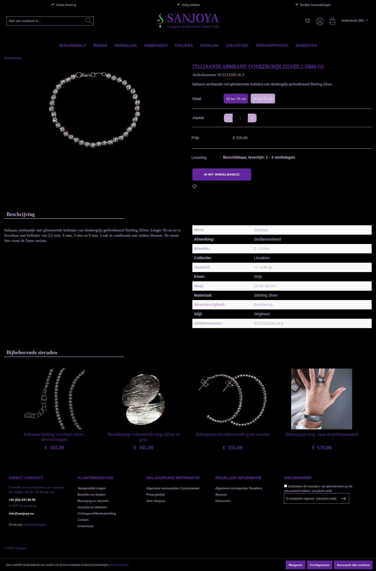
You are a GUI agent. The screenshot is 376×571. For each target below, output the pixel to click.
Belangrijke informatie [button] (173, 478)
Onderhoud (85, 526)
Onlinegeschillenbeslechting (97, 513)
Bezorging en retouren (93, 501)
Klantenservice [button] (96, 478)
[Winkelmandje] (330, 21)
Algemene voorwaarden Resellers (238, 488)
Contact (83, 519)
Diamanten (222, 501)
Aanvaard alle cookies (353, 565)
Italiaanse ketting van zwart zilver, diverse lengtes (54, 437)
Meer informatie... (120, 564)
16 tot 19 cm (236, 98)
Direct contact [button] (26, 478)
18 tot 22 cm (263, 98)
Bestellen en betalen (92, 494)
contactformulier (34, 524)
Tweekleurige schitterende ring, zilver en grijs (143, 437)
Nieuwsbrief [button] (298, 478)
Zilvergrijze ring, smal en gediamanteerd (321, 434)
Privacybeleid (155, 494)
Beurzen (221, 494)
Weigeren (295, 565)
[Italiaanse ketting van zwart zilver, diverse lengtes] (54, 398)
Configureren (319, 565)
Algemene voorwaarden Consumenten (173, 488)
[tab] (64, 214)
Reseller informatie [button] (238, 478)
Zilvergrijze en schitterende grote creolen (232, 434)
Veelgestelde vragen (92, 488)
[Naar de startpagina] (188, 21)
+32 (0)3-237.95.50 (22, 499)
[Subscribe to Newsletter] (343, 498)
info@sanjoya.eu (21, 513)
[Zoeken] (89, 21)
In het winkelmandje (222, 174)
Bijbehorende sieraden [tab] (32, 352)
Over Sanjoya (155, 501)
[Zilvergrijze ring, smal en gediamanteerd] (321, 398)
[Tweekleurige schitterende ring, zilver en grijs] (143, 398)
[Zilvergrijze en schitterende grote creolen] (232, 398)
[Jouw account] (319, 21)
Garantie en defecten (92, 507)
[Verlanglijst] (308, 21)
